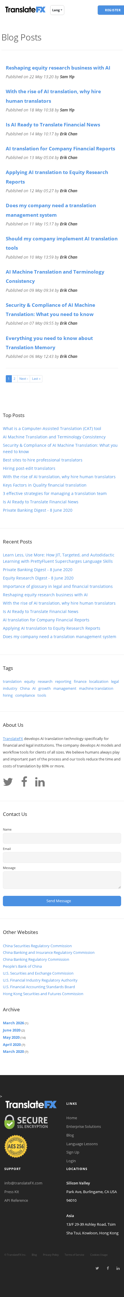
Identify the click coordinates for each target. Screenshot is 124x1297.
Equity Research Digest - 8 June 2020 (38, 578)
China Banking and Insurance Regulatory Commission (49, 952)
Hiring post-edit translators (29, 468)
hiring (8, 695)
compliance (25, 695)
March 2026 (13, 1022)
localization (98, 681)
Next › (23, 378)
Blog (70, 1135)
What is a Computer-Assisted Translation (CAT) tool (52, 428)
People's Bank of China (22, 966)
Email (7, 848)
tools (41, 695)
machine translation (96, 688)
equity (29, 681)
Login (71, 1160)
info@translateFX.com (23, 1183)
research (45, 681)
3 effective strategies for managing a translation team (55, 493)
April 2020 (12, 1044)
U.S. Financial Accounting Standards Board (39, 986)
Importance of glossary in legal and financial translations (58, 586)
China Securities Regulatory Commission (37, 945)
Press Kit (11, 1191)
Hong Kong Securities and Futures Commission (43, 993)
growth (44, 688)
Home (71, 1117)
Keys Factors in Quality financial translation (45, 485)
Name (7, 829)
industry (10, 688)
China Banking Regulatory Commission (36, 959)
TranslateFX (13, 738)
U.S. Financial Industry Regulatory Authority (40, 980)
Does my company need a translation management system (59, 636)
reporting (63, 681)
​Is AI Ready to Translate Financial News (53, 124)
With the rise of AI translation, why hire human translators (59, 476)
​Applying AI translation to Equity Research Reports (51, 628)
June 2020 (11, 1030)
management (64, 688)
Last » (36, 378)
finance (80, 681)
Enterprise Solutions (83, 1126)
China (25, 688)
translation (12, 681)
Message (9, 868)
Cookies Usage (99, 1255)
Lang (56, 10)
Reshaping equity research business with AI (58, 67)
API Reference (16, 1200)
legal (115, 681)
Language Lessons (82, 1143)
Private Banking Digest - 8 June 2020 (37, 510)
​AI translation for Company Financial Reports (60, 148)
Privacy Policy (51, 1255)
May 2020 (11, 1037)
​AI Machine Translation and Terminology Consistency (54, 437)
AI (34, 688)
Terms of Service (74, 1255)
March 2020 (13, 1051)
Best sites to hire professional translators (42, 460)
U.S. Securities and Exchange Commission (38, 973)
